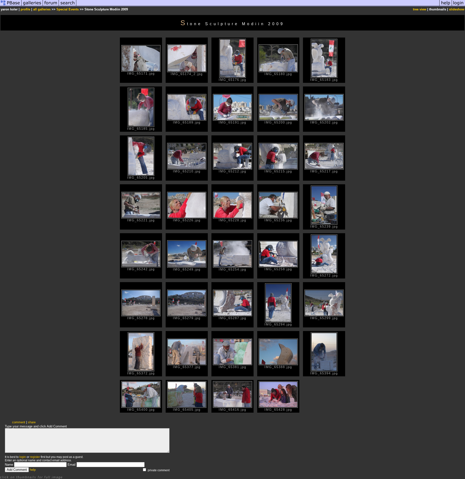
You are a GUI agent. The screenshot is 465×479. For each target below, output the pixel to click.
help (33, 469)
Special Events (67, 9)
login (22, 457)
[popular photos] (257, 6)
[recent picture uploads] (32, 6)
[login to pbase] (458, 6)
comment (18, 422)
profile (25, 9)
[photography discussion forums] (51, 6)
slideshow (456, 9)
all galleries (42, 9)
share (32, 422)
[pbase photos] (11, 6)
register (35, 457)
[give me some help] (445, 6)
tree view (419, 9)
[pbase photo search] (67, 6)
